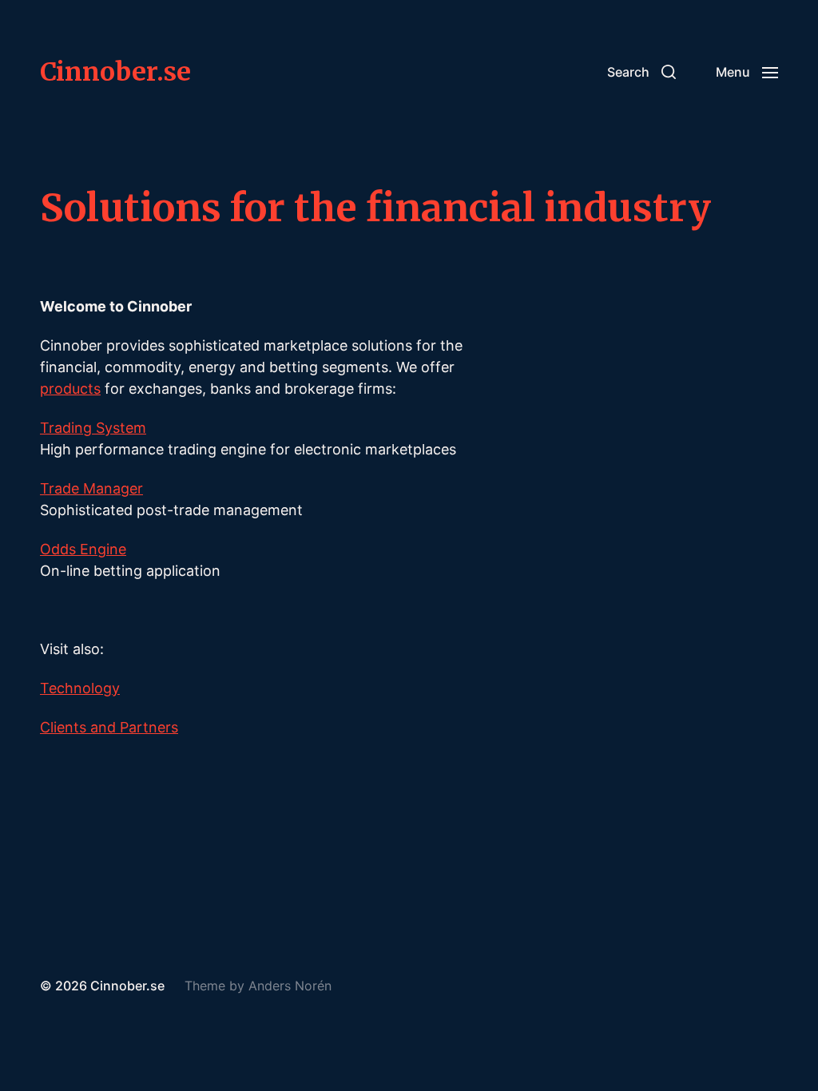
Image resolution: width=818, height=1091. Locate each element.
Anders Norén (290, 986)
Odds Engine (83, 549)
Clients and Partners (109, 727)
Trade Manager (91, 488)
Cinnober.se (115, 72)
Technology (80, 688)
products (70, 388)
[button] (641, 72)
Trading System (93, 427)
